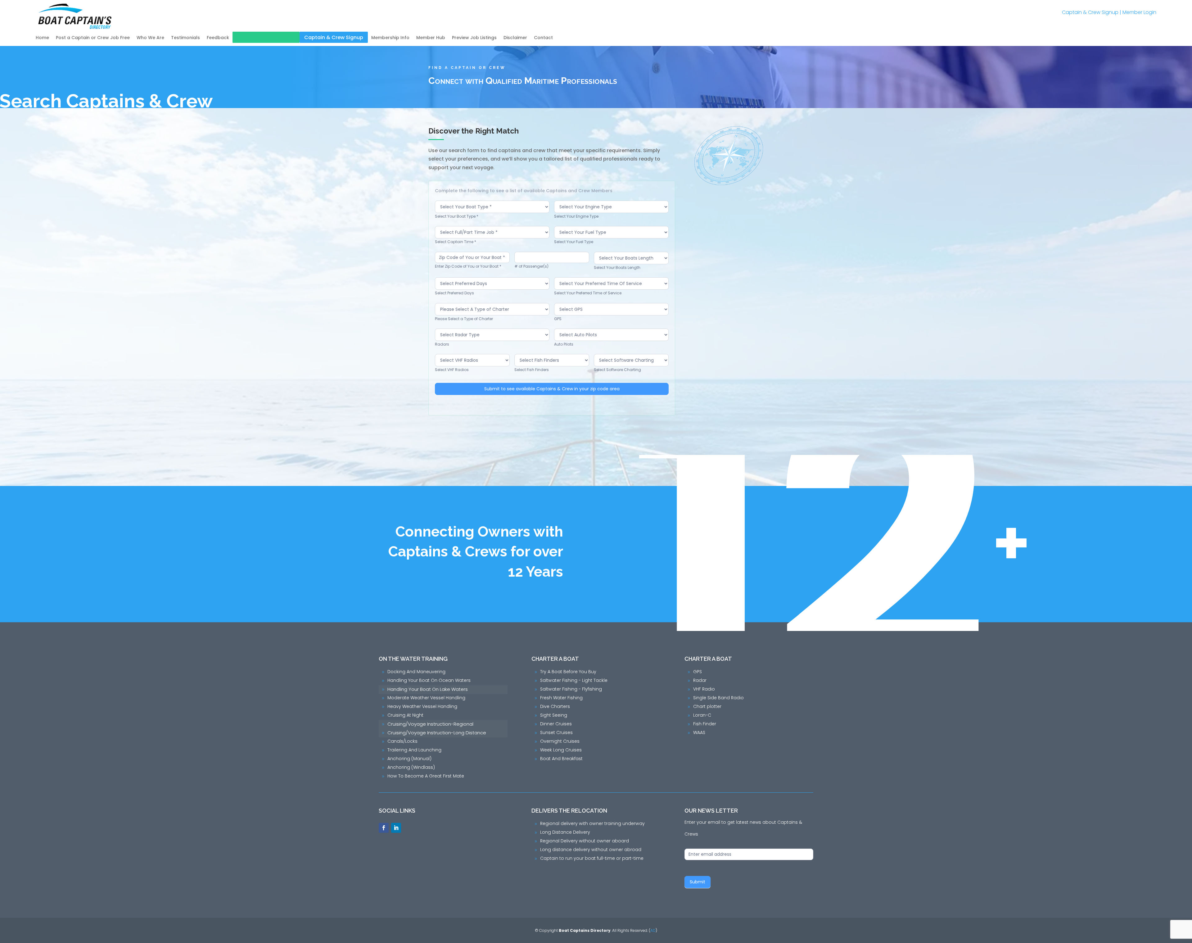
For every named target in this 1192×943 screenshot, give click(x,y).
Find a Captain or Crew (266, 38)
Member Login (1139, 12)
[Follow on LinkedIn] (396, 828)
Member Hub (430, 38)
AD (653, 930)
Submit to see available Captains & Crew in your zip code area (552, 389)
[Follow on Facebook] (384, 828)
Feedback (218, 38)
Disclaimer (515, 38)
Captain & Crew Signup (1090, 12)
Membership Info (390, 38)
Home (42, 38)
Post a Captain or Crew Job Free (93, 38)
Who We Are (150, 38)
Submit (697, 882)
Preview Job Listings (474, 38)
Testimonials (185, 38)
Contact (543, 38)
